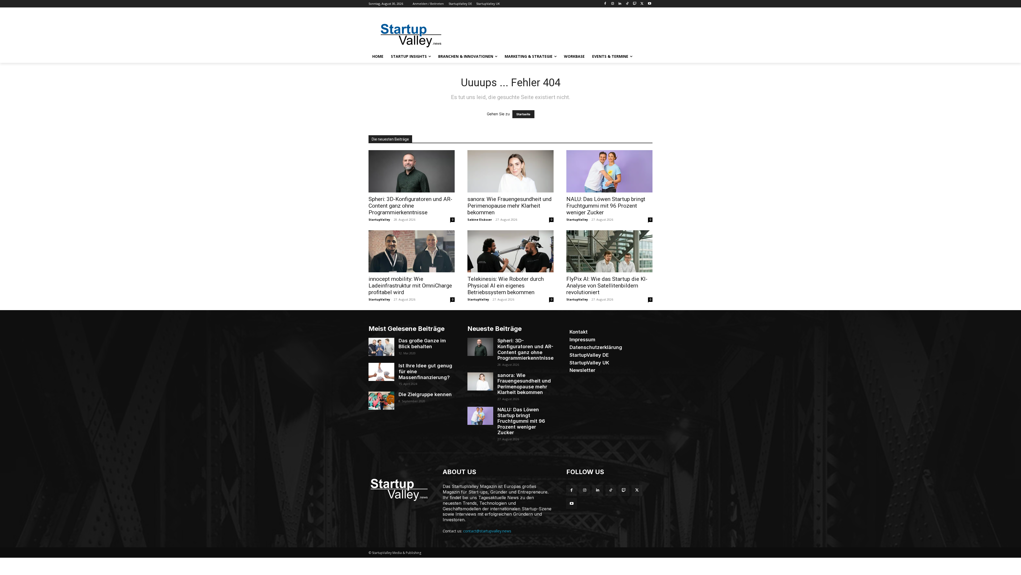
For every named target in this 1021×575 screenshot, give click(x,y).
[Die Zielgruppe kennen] (381, 401)
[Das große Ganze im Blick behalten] (381, 347)
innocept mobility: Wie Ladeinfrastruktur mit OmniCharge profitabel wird (410, 285)
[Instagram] (612, 4)
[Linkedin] (620, 4)
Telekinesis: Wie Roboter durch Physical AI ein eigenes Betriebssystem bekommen (505, 285)
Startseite (523, 114)
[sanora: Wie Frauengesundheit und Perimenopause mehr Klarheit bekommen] (510, 171)
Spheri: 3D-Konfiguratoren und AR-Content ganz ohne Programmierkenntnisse (410, 206)
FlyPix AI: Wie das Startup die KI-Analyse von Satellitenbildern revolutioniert (606, 285)
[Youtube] (649, 4)
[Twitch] (635, 4)
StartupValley (379, 219)
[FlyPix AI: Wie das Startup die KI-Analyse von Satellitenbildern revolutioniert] (609, 251)
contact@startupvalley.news (487, 530)
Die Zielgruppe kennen (425, 394)
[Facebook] (605, 4)
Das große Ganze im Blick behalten (422, 343)
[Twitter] (642, 4)
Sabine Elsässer (479, 219)
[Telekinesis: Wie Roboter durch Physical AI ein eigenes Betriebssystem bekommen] (510, 251)
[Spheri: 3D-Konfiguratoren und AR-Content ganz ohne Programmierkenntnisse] (412, 171)
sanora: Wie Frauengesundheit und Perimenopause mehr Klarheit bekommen (509, 206)
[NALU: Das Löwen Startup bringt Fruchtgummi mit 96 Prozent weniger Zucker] (609, 171)
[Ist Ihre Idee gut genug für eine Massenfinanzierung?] (381, 372)
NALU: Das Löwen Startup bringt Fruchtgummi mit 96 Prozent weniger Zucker (605, 206)
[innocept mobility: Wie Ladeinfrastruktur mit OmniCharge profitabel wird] (412, 251)
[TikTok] (627, 4)
